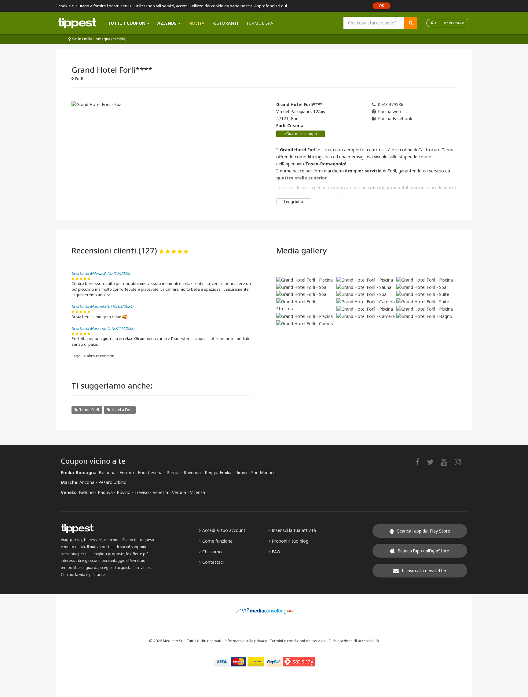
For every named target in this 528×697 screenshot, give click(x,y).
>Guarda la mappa (300, 133)
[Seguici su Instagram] (461, 462)
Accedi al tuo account (223, 530)
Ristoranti (225, 23)
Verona (179, 492)
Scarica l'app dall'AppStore (423, 551)
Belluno (86, 492)
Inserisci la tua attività (294, 530)
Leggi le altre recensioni (94, 356)
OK (381, 5)
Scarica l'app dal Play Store (423, 531)
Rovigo (123, 492)
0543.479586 (390, 104)
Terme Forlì (89, 409)
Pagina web (389, 111)
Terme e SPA (259, 23)
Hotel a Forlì (122, 409)
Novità (196, 23)
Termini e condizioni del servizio (298, 640)
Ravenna (192, 472)
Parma (173, 472)
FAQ (276, 552)
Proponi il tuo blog (290, 541)
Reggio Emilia (218, 472)
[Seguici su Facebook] (420, 462)
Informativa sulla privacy (245, 640)
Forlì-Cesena (150, 472)
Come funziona (217, 541)
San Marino (262, 472)
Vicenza (197, 492)
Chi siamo (212, 552)
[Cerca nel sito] (410, 23)
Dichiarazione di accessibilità (354, 640)
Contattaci (213, 562)
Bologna (107, 472)
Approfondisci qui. (271, 6)
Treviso (141, 492)
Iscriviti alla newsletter (424, 570)
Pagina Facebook (395, 118)
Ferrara (126, 472)
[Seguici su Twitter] (433, 462)
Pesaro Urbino (112, 482)
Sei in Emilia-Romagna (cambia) (99, 39)
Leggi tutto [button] (293, 201)
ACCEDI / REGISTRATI (450, 23)
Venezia (160, 492)
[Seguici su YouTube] (447, 462)
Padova (105, 492)
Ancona (86, 482)
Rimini (241, 472)
